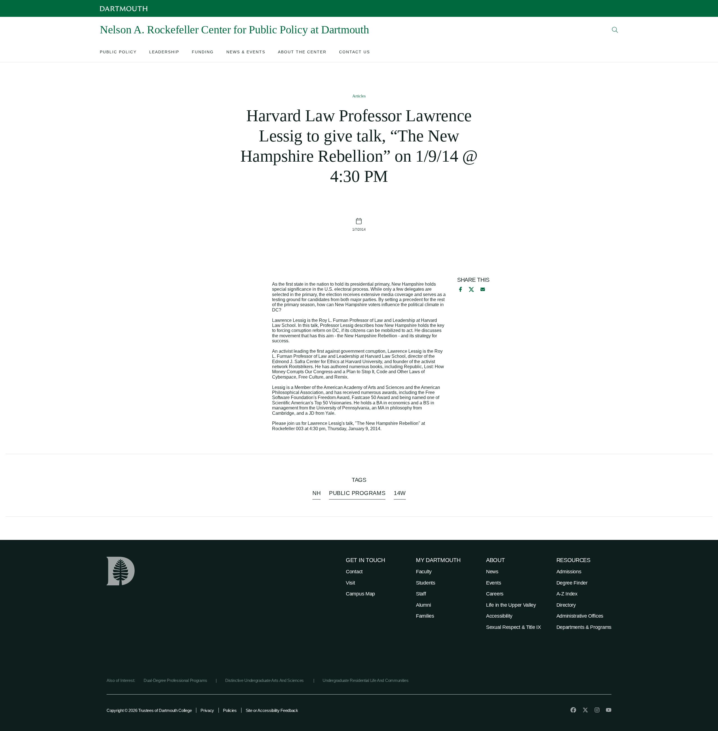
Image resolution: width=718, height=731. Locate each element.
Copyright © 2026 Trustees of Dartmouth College (149, 710)
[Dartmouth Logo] (124, 8)
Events (493, 583)
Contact (354, 571)
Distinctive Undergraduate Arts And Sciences (265, 680)
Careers (494, 594)
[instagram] (597, 710)
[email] (482, 289)
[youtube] (608, 710)
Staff (421, 594)
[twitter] (585, 710)
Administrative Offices (579, 616)
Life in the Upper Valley (511, 605)
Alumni (423, 605)
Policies (230, 710)
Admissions (568, 571)
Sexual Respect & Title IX (513, 627)
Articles (359, 96)
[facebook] (459, 289)
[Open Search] (615, 30)
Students (425, 583)
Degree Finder (572, 583)
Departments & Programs (583, 627)
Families (425, 616)
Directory (566, 605)
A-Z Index (566, 594)
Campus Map (360, 594)
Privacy (207, 710)
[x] (471, 289)
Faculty (424, 571)
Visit (350, 583)
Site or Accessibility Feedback (272, 710)
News (492, 571)
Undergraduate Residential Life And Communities (365, 680)
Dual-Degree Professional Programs (175, 680)
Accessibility (499, 616)
